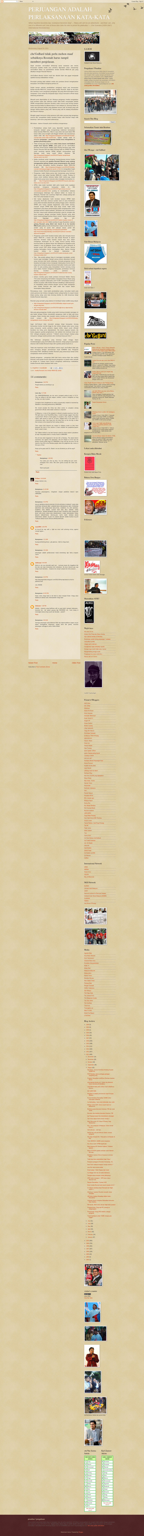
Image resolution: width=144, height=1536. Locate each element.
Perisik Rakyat (88, 793)
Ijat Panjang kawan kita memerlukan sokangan (100, 1116)
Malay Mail (87, 968)
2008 (87, 1246)
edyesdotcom (88, 738)
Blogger (81, 1532)
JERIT (86, 891)
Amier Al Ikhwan (88, 710)
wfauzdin (86, 845)
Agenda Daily (88, 953)
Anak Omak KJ (88, 718)
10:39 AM (43, 478)
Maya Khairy (87, 778)
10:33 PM (46, 593)
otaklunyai (38, 562)
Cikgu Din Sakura (89, 730)
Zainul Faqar (87, 850)
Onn (85, 790)
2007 (87, 1249)
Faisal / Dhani (88, 740)
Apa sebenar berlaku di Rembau (93, 636)
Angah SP (87, 720)
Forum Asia (87, 872)
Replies (39, 455)
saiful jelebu (87, 813)
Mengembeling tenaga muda (92, 651)
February (90, 1234)
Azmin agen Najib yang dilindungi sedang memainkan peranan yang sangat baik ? (101, 424)
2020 (87, 1030)
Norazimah (87, 785)
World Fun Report (89, 1013)
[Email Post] (51, 368)
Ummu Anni (87, 835)
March (90, 1231)
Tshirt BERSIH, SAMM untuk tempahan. (98, 1141)
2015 (87, 1043)
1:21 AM (45, 539)
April (89, 1229)
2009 (87, 1243)
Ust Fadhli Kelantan (89, 840)
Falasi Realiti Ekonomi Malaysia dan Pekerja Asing (98, 383)
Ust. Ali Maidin (88, 843)
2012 (87, 1051)
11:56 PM (44, 527)
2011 (87, 1054)
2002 (87, 1259)
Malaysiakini (87, 973)
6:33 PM (45, 502)
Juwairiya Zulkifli (89, 755)
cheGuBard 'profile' (89, 641)
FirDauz (37, 478)
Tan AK (86, 825)
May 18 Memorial (89, 877)
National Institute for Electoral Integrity (95, 893)
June (89, 1223)
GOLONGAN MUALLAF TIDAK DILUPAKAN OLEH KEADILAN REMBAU (100, 1083)
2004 (87, 1257)
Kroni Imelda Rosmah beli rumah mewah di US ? (101, 1185)
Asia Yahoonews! (89, 958)
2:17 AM (43, 393)
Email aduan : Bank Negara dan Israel (98, 1170)
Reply (36, 387)
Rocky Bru (87, 803)
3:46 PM (45, 382)
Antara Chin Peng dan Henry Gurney (94, 634)
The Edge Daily (88, 993)
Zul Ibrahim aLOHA (89, 853)
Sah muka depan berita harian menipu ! (98, 1118)
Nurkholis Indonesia (89, 788)
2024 (87, 1027)
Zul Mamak (87, 855)
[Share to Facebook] (60, 368)
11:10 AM (45, 489)
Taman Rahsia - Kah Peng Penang (94, 823)
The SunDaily (88, 1003)
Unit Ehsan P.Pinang (90, 903)
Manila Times (88, 975)
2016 (87, 1041)
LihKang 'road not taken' (91, 770)
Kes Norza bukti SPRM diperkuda (96, 1144)
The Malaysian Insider (90, 998)
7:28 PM (43, 606)
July (89, 1221)
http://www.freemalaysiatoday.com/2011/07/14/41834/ (50, 229)
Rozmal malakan (89, 810)
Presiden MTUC (88, 795)
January (90, 1237)
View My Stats (88, 1298)
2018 (87, 1035)
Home (54, 663)
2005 (87, 1254)
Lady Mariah (87, 768)
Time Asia (87, 1005)
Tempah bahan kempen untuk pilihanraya (99, 1175)
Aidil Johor (87, 703)
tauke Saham (88, 830)
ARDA (86, 867)
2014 (87, 1046)
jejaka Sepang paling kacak (92, 753)
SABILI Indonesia (89, 988)
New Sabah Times (89, 980)
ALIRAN (86, 886)
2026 (87, 1024)
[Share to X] (58, 368)
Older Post (76, 663)
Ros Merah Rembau (90, 805)
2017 (87, 1038)
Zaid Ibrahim (87, 848)
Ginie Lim (87, 743)
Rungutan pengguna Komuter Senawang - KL (100, 1162)
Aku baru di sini (88, 631)
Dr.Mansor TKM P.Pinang (91, 735)
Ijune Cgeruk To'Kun (90, 750)
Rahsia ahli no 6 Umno (90, 656)
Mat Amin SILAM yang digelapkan (94, 775)
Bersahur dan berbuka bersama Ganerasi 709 (100, 1113)
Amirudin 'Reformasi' (90, 715)
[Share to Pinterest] (62, 368)
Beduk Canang (88, 725)
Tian (85, 833)
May (89, 1226)
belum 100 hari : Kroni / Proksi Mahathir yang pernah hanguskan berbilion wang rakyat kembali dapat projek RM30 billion (103, 349)
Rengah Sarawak (89, 985)
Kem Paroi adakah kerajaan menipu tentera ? (100, 1164)
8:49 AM (44, 562)
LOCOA (86, 874)
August (90, 1067)
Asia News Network (89, 955)
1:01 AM (45, 550)
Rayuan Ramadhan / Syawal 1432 (97, 1182)
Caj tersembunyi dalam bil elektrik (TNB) (103, 436)
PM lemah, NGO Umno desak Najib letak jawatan (101, 1204)
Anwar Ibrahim (88, 723)
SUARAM (87, 898)
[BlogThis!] (56, 368)
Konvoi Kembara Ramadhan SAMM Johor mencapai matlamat (99, 1098)
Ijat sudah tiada (91, 1091)
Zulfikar (86, 858)
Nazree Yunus (88, 783)
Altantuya (87, 708)
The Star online (88, 1000)
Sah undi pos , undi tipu (94, 1130)
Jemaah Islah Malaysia (90, 888)
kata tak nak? (88, 758)
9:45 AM (45, 620)
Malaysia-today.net (89, 970)
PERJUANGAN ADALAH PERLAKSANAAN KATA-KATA (69, 13)
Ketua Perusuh (88, 763)
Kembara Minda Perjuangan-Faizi (93, 760)
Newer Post (33, 663)
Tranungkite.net (88, 1008)
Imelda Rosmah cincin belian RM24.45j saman (48, 370)
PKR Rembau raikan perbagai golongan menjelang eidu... (98, 1074)
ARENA (86, 869)
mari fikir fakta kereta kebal (95, 1167)
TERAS (86, 901)
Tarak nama (87, 828)
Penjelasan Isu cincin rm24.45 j (93, 654)
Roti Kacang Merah (89, 808)
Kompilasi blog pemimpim (91, 963)
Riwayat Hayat (88, 800)
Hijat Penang (87, 748)
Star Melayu (87, 990)
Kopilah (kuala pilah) (90, 765)
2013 (87, 1049)
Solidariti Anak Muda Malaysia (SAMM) (95, 896)
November (91, 1059)
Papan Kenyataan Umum (99, 402)
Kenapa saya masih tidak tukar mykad (95, 649)
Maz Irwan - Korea (89, 780)
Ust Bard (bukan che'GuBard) (92, 838)
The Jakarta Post (89, 995)
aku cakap (87, 705)
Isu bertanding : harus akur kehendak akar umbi (100, 1102)
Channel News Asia (89, 960)
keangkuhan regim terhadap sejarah (94, 646)
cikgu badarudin (88, 728)
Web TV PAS (88, 1010)
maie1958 (38, 527)
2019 (87, 1032)
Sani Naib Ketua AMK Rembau (93, 818)
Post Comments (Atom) (43, 667)
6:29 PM (45, 577)
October (90, 1062)
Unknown (38, 606)
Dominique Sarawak (90, 733)
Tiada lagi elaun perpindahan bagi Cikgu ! (99, 1159)
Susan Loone (88, 820)
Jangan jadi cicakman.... (91, 644)
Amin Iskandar (88, 713)
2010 (87, 1240)
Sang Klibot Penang (90, 815)
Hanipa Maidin (88, 745)
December (91, 1056)
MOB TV (86, 965)
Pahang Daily (88, 983)
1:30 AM (50, 458)
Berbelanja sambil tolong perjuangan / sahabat (97, 639)
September (91, 1065)
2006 (87, 1251)
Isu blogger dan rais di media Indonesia (98, 1172)
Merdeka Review (89, 978)
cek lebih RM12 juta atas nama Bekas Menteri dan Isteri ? (103, 391)
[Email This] (54, 368)
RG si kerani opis (89, 798)
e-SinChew (87, 1015)
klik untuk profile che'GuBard (96, 1525)
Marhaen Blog (88, 773)
